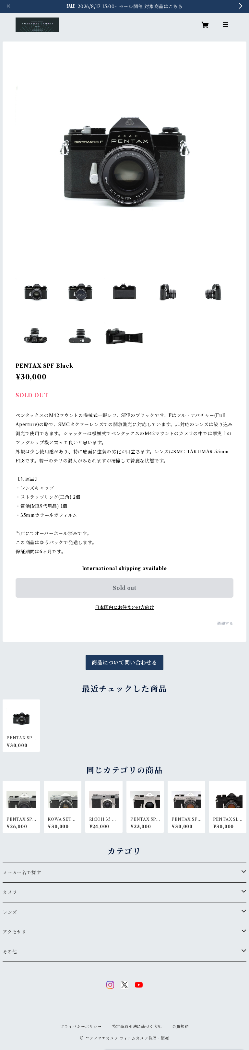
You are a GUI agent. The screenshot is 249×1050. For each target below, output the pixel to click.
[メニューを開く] (225, 24)
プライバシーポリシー (81, 1026)
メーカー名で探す (22, 873)
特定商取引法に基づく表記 (137, 1026)
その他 (10, 952)
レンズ (10, 912)
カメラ (10, 892)
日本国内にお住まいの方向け (124, 607)
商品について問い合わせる (124, 662)
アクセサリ (15, 932)
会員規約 (180, 1026)
